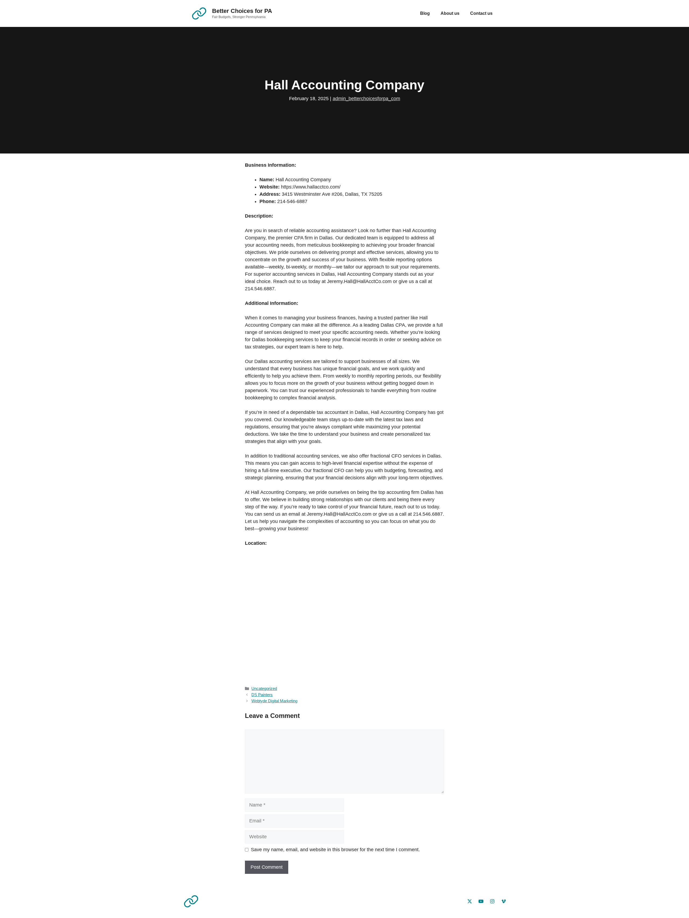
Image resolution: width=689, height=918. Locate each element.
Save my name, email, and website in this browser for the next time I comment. (335, 849)
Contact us (481, 13)
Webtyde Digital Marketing (274, 701)
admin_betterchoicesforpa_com (366, 98)
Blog (425, 13)
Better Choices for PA (242, 11)
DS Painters (262, 694)
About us (450, 13)
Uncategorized (264, 688)
